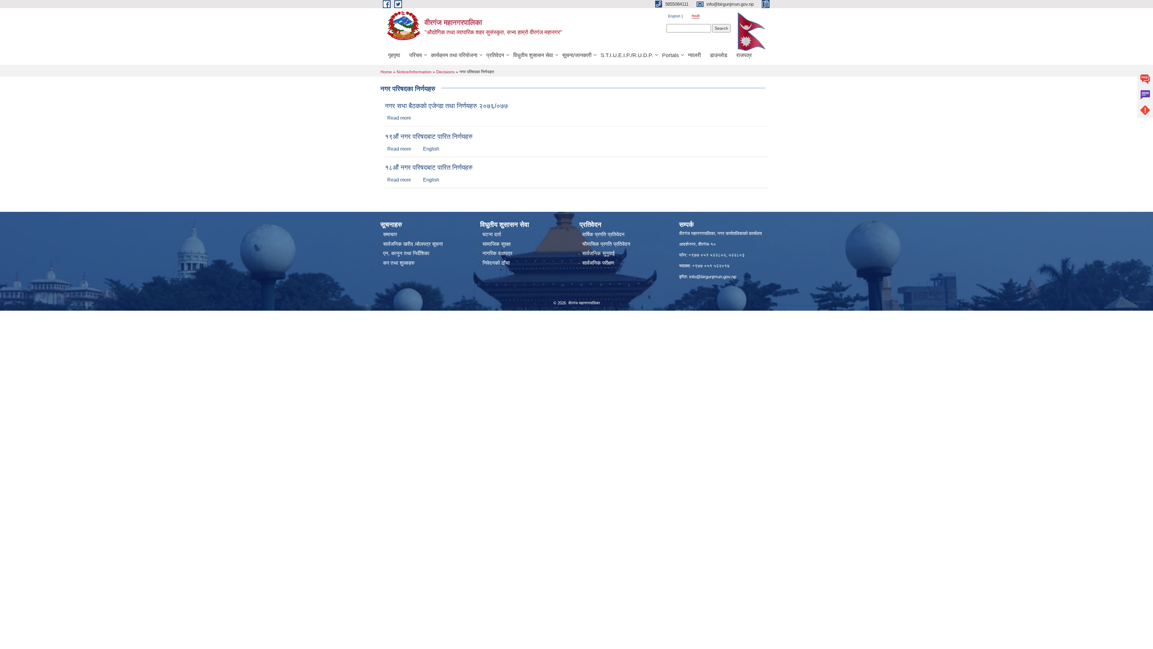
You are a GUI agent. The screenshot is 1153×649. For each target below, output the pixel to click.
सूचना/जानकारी (577, 55)
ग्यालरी (694, 55)
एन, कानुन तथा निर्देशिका (406, 253)
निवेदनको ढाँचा (496, 263)
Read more (399, 117)
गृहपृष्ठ (394, 55)
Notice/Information (414, 71)
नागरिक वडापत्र (497, 253)
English (674, 16)
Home (386, 71)
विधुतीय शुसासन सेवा (533, 55)
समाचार (390, 234)
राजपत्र (744, 55)
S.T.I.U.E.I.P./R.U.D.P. (627, 55)
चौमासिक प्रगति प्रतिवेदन (606, 244)
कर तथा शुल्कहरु (399, 263)
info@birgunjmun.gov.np (712, 276)
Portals (670, 55)
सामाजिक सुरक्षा (497, 244)
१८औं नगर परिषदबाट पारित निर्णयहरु (429, 167)
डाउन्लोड (718, 55)
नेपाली (695, 16)
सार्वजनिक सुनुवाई (598, 253)
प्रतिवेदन (495, 55)
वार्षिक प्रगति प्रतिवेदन (603, 234)
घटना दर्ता (492, 234)
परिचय (415, 55)
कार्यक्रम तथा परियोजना (454, 55)
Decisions (445, 71)
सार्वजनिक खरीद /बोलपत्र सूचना (413, 244)
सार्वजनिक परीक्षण (598, 263)
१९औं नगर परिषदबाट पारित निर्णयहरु (429, 136)
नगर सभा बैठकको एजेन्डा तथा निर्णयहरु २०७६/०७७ (446, 106)
